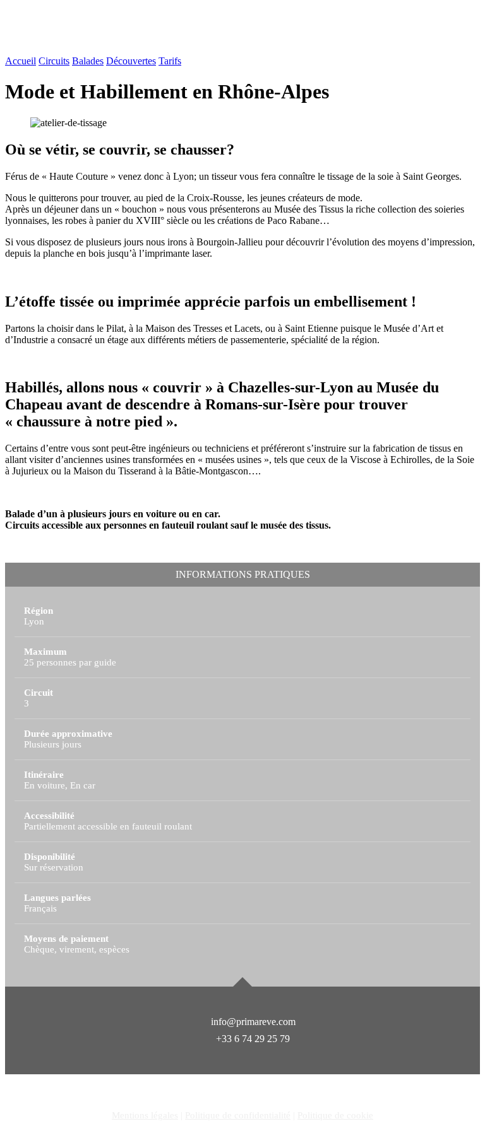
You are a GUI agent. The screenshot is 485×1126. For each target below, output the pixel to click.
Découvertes (131, 61)
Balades (88, 61)
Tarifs (170, 61)
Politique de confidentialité (237, 1115)
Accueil (20, 61)
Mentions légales (145, 1115)
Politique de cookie (335, 1115)
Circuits (54, 61)
